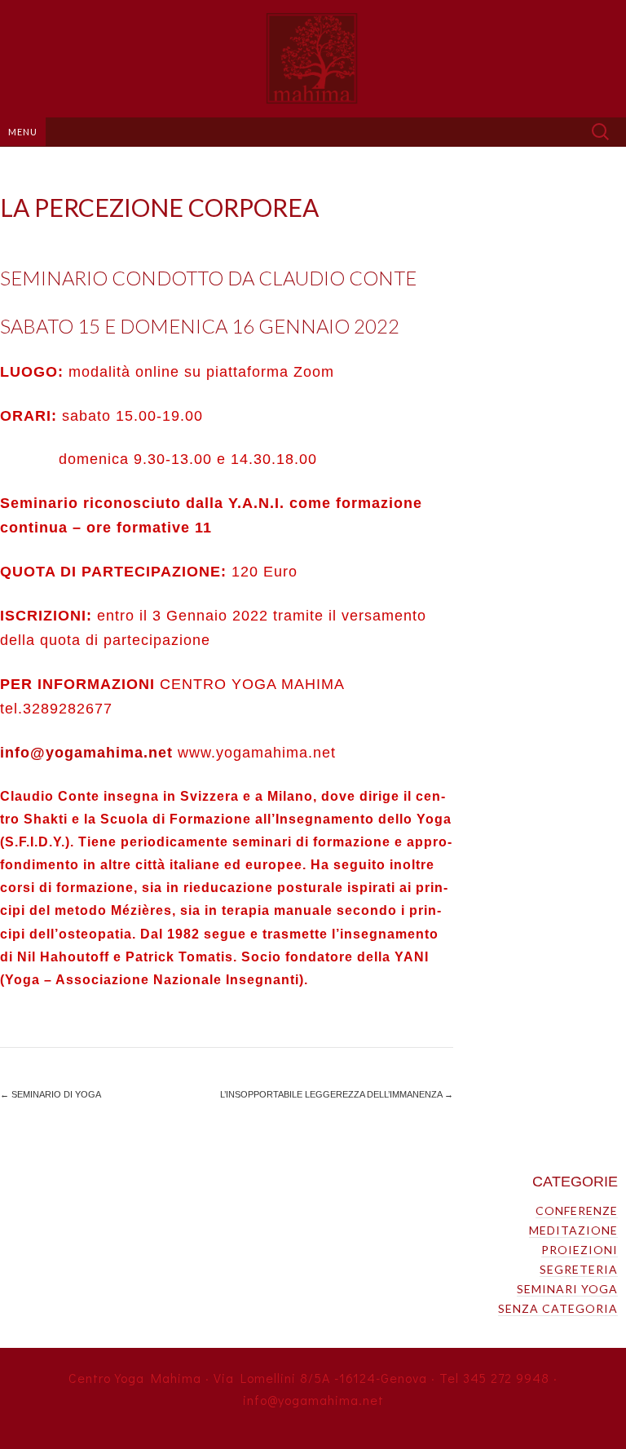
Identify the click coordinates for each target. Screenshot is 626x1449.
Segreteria (579, 1269)
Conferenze (577, 1210)
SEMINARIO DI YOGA (50, 1094)
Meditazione (573, 1230)
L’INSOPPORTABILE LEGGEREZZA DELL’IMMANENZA (336, 1094)
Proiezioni (579, 1250)
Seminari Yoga (567, 1289)
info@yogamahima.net (86, 752)
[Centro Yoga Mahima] (313, 58)
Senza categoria (558, 1308)
